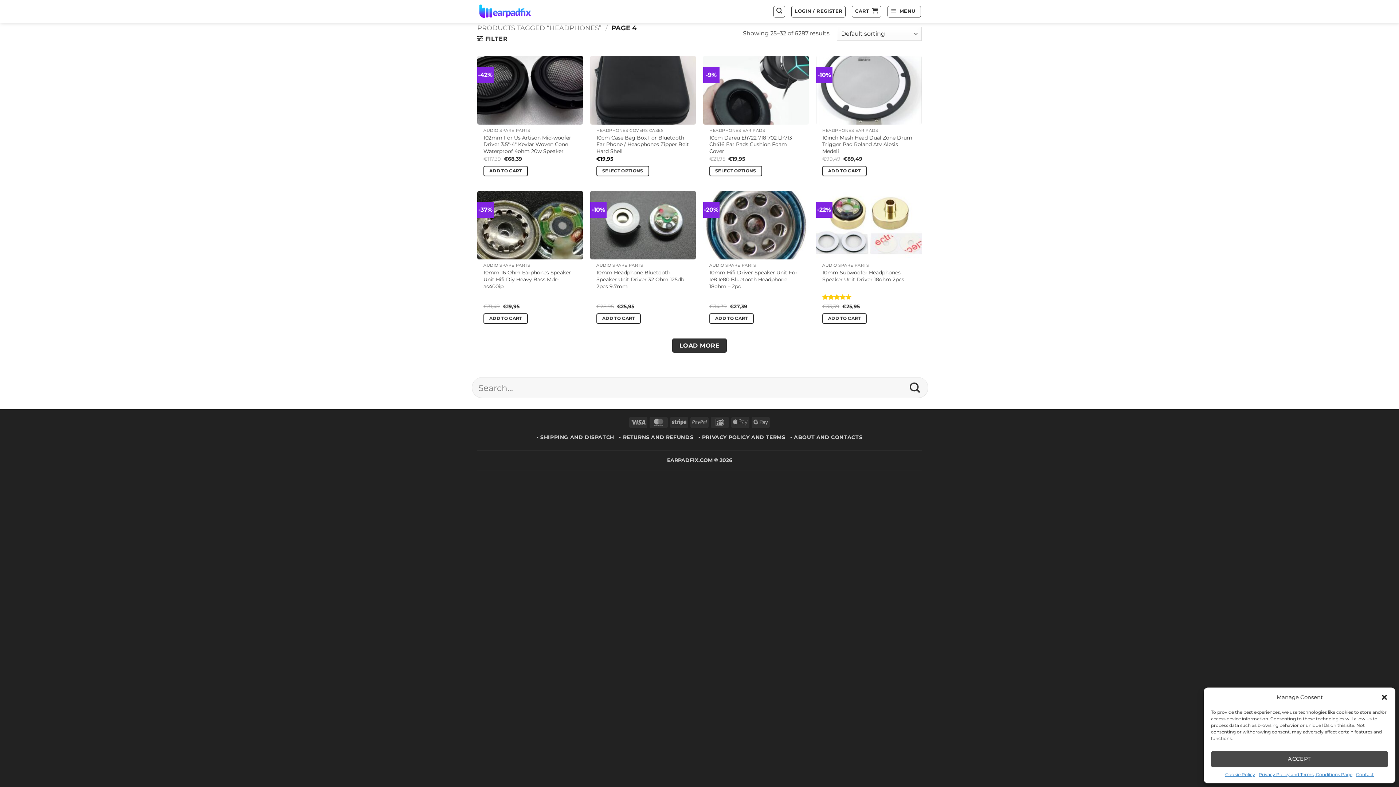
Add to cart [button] (505, 170)
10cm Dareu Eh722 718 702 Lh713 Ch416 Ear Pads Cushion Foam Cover (750, 144)
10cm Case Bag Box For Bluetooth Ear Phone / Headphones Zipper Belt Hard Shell (642, 144)
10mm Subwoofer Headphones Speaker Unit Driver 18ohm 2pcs (863, 276)
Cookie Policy (1240, 774)
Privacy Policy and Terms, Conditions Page (1305, 774)
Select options (622, 170)
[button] (1384, 697)
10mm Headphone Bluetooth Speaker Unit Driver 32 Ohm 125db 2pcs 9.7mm (640, 279)
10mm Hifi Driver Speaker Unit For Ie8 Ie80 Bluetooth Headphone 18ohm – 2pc (753, 279)
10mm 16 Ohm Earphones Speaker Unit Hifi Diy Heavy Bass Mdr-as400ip (527, 279)
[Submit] (915, 387)
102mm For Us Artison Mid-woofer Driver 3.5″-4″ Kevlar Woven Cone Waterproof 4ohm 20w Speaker (527, 144)
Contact (1365, 774)
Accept (1299, 758)
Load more (699, 345)
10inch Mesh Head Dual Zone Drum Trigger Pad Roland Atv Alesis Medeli (867, 144)
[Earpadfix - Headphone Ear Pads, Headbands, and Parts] (514, 11)
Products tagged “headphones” (539, 28)
